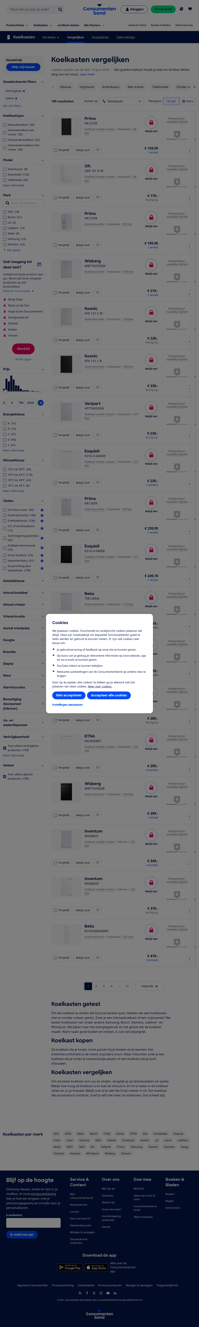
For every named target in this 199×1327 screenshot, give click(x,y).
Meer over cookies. (100, 686)
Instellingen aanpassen (67, 704)
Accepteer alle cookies (109, 695)
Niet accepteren (69, 695)
